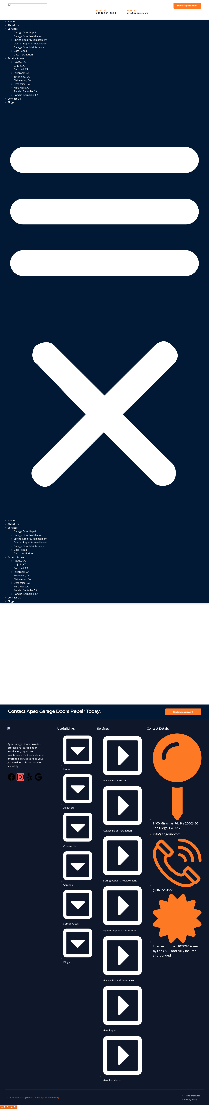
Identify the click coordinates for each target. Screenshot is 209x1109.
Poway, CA (20, 62)
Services (13, 28)
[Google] (38, 777)
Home (11, 21)
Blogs (11, 102)
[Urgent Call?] (98, 5)
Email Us (131, 10)
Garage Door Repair (25, 32)
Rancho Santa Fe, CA (25, 91)
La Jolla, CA (20, 65)
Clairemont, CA (22, 80)
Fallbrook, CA (21, 73)
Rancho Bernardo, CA (26, 95)
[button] (104, 311)
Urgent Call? (101, 10)
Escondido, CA (22, 76)
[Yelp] (29, 777)
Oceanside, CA (22, 84)
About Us (13, 25)
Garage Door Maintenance (29, 47)
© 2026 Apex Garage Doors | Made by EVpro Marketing (33, 1097)
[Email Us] (129, 5)
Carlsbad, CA (21, 69)
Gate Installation (23, 54)
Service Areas (16, 58)
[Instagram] (20, 777)
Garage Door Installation (28, 36)
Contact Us (14, 98)
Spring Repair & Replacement (30, 40)
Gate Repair (20, 51)
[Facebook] (11, 777)
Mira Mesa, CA (22, 87)
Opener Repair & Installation (30, 43)
